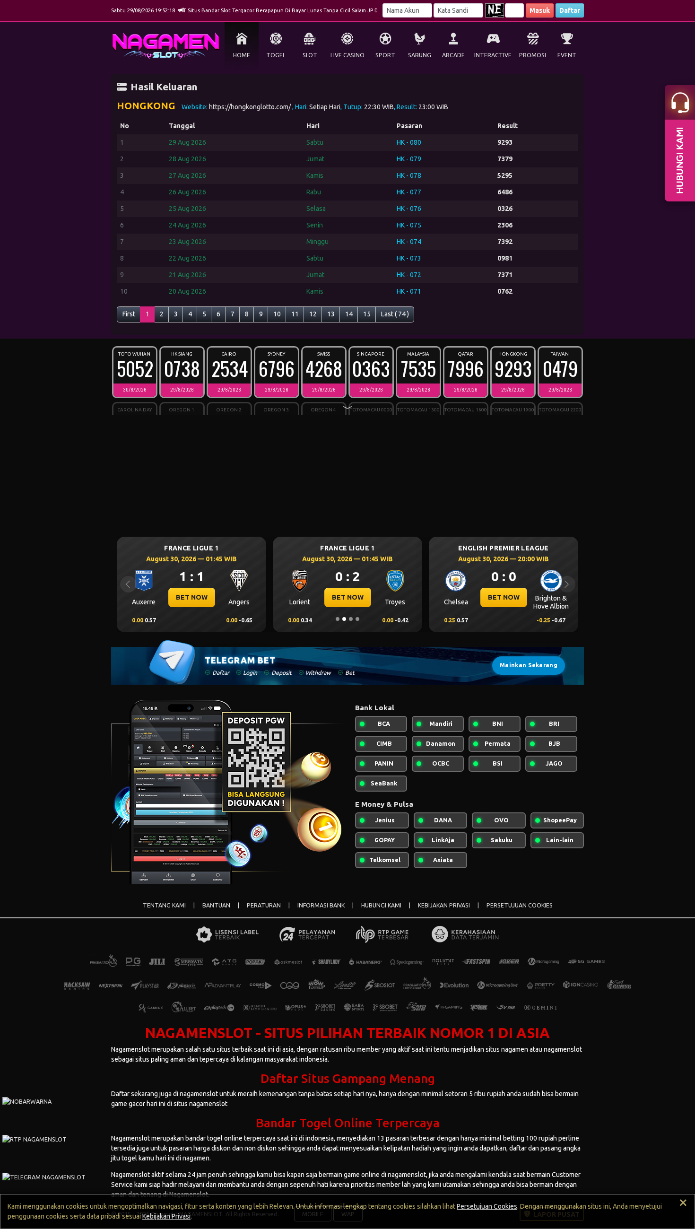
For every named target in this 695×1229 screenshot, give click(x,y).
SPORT (385, 55)
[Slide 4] (357, 619)
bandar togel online (214, 1138)
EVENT (566, 55)
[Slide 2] (344, 619)
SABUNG (419, 55)
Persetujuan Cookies (487, 1206)
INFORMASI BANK (321, 905)
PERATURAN (264, 905)
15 (367, 314)
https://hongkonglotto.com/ (250, 107)
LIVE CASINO (347, 55)
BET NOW (192, 597)
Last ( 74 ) (395, 314)
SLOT (310, 55)
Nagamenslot (130, 1049)
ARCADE (453, 55)
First (128, 314)
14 (349, 314)
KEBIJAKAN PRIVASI (444, 905)
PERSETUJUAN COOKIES (519, 905)
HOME (241, 55)
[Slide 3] (351, 619)
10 (277, 314)
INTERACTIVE (493, 55)
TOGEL (276, 55)
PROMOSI (532, 55)
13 (331, 314)
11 (295, 314)
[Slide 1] (337, 619)
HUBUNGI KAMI (381, 905)
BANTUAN (216, 905)
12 (313, 314)
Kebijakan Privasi (166, 1216)
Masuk (540, 10)
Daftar (569, 10)
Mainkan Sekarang (528, 665)
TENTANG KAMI (164, 905)
